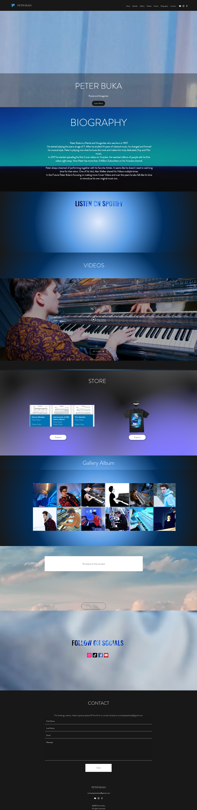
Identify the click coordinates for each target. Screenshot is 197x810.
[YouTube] (180, 6)
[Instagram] (183, 6)
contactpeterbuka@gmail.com (130, 715)
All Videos (97, 351)
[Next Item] (171, 507)
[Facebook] (187, 6)
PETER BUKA (24, 5)
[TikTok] (95, 655)
